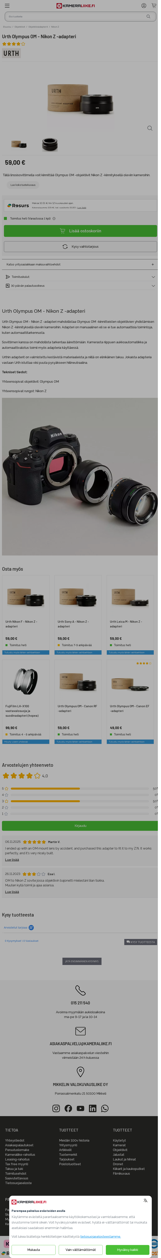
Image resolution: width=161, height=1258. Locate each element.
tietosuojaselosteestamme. (100, 1236)
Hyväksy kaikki (127, 1250)
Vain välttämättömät (81, 1250)
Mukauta (33, 1250)
